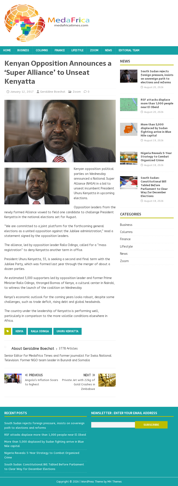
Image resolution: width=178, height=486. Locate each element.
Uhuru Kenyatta (67, 331)
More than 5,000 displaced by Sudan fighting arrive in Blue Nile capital (156, 130)
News (108, 50)
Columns (42, 50)
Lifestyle (77, 50)
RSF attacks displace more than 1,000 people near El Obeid (157, 103)
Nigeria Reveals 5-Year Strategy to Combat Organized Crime (156, 157)
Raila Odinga (40, 331)
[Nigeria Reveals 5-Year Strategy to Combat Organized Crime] (128, 162)
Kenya (19, 331)
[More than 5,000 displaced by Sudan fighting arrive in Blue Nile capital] (128, 133)
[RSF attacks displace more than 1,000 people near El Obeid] (128, 108)
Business (23, 50)
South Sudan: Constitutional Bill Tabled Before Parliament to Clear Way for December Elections (154, 187)
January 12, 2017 (22, 91)
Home (7, 50)
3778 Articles (68, 348)
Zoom (94, 50)
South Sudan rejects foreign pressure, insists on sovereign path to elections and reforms (157, 77)
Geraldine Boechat (52, 91)
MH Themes (114, 481)
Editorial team (129, 50)
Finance (60, 50)
